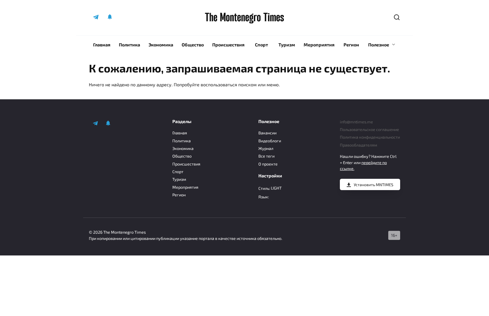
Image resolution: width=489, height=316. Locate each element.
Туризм (286, 44)
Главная (101, 44)
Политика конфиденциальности (370, 137)
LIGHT (276, 188)
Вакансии (267, 132)
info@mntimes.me (356, 121)
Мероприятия (319, 44)
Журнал (265, 148)
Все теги (266, 156)
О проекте (268, 164)
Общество (193, 44)
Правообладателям (358, 145)
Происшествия (228, 44)
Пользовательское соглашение (369, 129)
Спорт (261, 44)
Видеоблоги (269, 140)
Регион (351, 44)
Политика (129, 44)
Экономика (161, 44)
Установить (373, 184)
